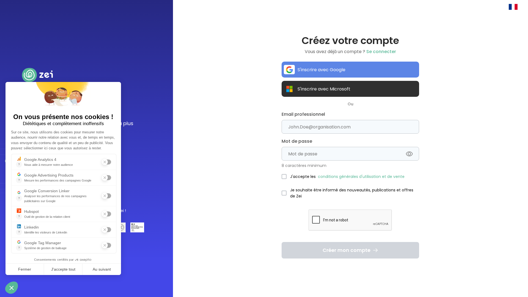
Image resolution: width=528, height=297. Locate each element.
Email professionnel (303, 114)
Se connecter (381, 51)
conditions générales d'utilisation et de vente (361, 176)
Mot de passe (297, 141)
